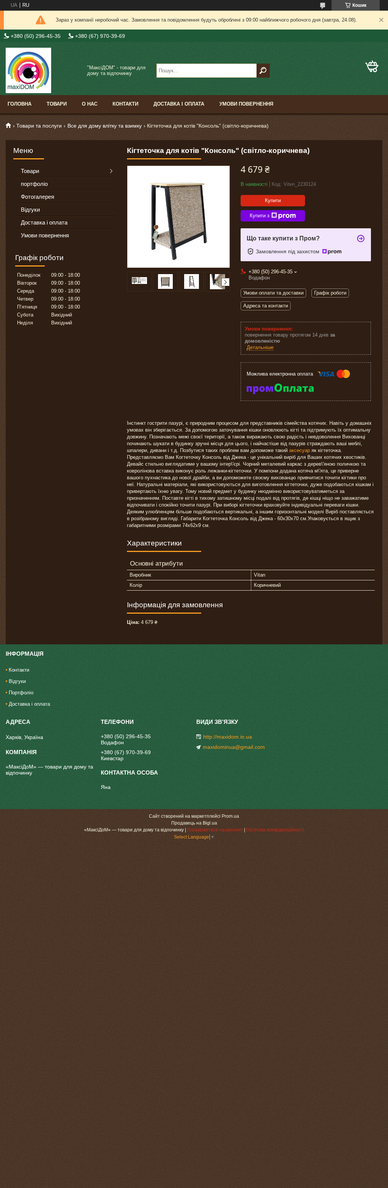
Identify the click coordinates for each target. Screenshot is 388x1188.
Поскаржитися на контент (215, 830)
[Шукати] (263, 71)
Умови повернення (246, 104)
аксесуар (299, 450)
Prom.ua (230, 816)
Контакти (125, 104)
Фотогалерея (37, 196)
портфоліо (34, 184)
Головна (19, 104)
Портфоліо (21, 692)
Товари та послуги (39, 126)
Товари (57, 104)
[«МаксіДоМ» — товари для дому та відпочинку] (43, 70)
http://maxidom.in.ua (227, 737)
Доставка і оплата (178, 104)
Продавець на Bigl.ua (194, 823)
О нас (89, 104)
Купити (273, 200)
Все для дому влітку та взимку (104, 126)
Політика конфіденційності (275, 830)
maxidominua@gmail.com (234, 747)
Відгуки (30, 209)
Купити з (259, 215)
